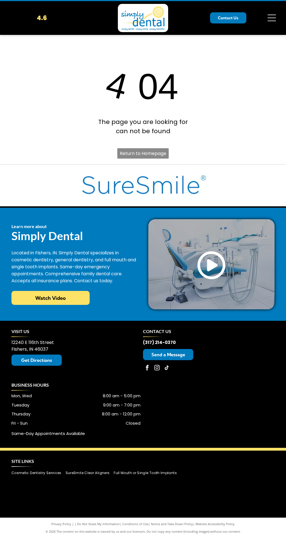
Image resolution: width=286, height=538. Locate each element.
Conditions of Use (135, 524)
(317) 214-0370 (159, 342)
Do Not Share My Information (98, 524)
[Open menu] (272, 18)
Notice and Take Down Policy (172, 524)
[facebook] (147, 368)
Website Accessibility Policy (215, 524)
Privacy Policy (61, 524)
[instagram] (157, 368)
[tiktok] (167, 368)
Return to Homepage (143, 153)
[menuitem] (38, 473)
